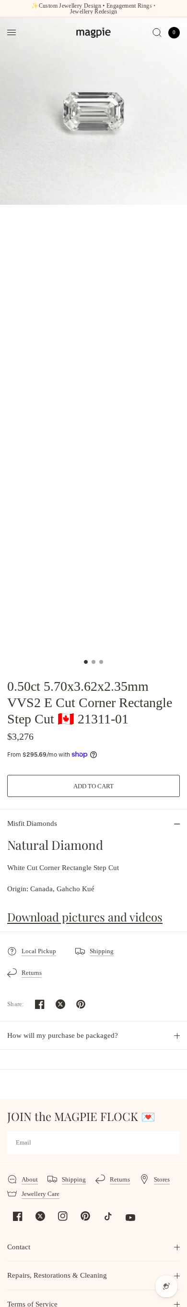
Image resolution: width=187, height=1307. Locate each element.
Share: (15, 1004)
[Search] (157, 32)
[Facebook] (17, 1216)
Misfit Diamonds (32, 823)
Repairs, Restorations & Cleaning (57, 1275)
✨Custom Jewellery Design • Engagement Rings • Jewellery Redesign (93, 8)
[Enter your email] (170, 1142)
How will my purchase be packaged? (62, 1035)
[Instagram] (62, 1216)
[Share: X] (60, 1004)
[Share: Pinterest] (81, 1004)
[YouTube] (130, 1217)
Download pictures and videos (85, 916)
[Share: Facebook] (39, 1004)
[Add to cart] (93, 786)
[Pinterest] (85, 1215)
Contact (18, 1247)
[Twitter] (40, 1216)
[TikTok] (107, 1216)
